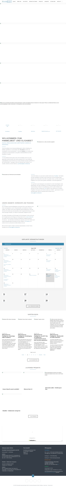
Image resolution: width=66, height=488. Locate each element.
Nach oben (33, 476)
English (43, 131)
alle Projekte (33, 416)
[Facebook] (26, 480)
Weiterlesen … (11, 328)
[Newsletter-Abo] (39, 480)
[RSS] (35, 480)
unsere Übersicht (29, 217)
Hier (45, 188)
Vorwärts (40, 354)
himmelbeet (7, 131)
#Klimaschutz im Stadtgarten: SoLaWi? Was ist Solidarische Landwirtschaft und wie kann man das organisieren (41, 337)
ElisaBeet (20, 131)
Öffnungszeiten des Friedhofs (50, 472)
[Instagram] (30, 480)
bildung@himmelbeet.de (36, 192)
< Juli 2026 (6, 248)
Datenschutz (50, 485)
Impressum (45, 485)
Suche (64, 1)
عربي (49, 131)
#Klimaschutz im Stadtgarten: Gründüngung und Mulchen (25, 336)
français (46, 131)
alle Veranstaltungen (33, 306)
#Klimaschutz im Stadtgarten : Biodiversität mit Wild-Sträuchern (56, 336)
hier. (58, 464)
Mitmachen (33, 131)
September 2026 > (58, 248)
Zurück (23, 354)
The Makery (27, 221)
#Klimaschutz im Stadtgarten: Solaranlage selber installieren (8, 336)
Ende (44, 354)
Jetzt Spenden (58, 131)
